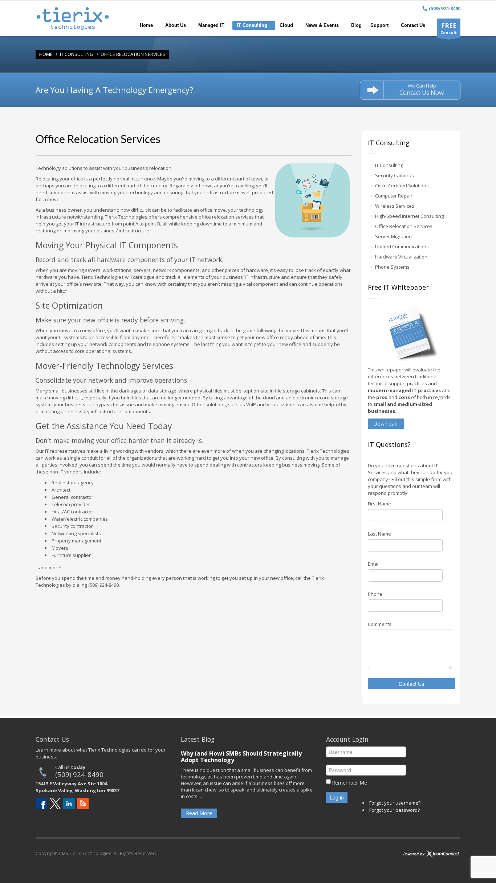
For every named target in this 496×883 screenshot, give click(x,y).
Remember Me (349, 782)
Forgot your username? (394, 802)
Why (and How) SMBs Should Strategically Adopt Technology (241, 756)
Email (373, 564)
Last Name (379, 533)
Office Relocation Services (403, 226)
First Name (379, 503)
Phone (375, 594)
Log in (337, 797)
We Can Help (421, 89)
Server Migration (393, 236)
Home (46, 54)
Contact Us (411, 683)
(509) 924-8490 (79, 774)
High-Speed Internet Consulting (409, 216)
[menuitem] (148, 25)
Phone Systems (392, 267)
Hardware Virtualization (401, 256)
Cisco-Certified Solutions (402, 185)
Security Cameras (394, 175)
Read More (199, 813)
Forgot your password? (394, 810)
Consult (448, 28)
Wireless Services (394, 206)
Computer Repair (393, 195)
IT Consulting (76, 54)
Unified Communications (402, 246)
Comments (379, 624)
